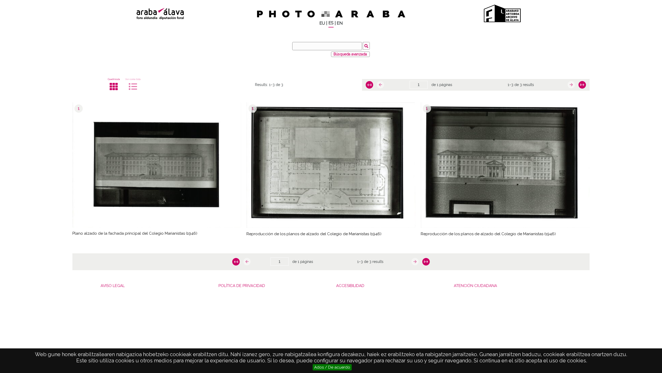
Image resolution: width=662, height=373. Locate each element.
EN (340, 23)
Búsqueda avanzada (350, 54)
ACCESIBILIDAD (350, 285)
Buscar (366, 46)
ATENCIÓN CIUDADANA (475, 285)
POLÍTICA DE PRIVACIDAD (242, 285)
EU (322, 23)
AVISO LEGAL (113, 285)
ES (331, 22)
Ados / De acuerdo (332, 367)
